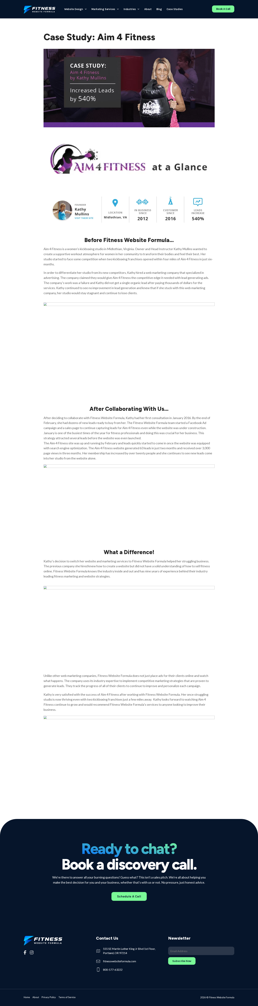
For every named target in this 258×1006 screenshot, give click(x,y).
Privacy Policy (49, 997)
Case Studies (175, 9)
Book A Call (223, 9)
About (147, 9)
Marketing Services (103, 9)
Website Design (73, 9)
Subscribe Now (181, 961)
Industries (130, 9)
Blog (159, 9)
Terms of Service (66, 997)
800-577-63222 (113, 969)
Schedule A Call (129, 896)
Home (27, 997)
